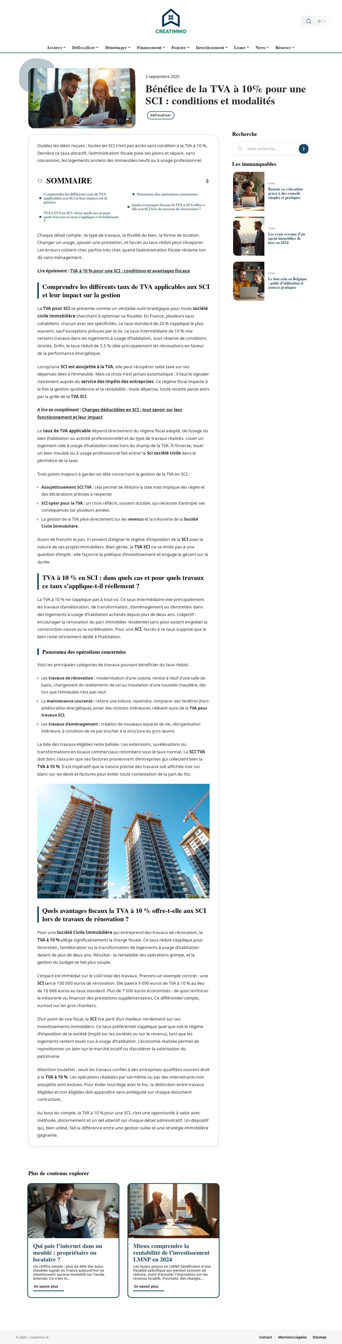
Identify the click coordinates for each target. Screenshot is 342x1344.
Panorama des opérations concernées (167, 194)
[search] (308, 21)
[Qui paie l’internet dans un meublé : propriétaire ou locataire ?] (73, 1211)
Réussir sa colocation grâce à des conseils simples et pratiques (285, 193)
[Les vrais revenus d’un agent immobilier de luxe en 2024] (248, 236)
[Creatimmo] (171, 21)
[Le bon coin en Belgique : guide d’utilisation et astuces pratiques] (248, 281)
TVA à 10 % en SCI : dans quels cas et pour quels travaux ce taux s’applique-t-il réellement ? (81, 217)
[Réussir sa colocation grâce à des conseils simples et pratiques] (248, 191)
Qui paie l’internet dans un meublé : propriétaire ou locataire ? (67, 1252)
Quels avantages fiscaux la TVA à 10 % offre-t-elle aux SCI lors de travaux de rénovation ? (169, 207)
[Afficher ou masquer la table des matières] (151, 181)
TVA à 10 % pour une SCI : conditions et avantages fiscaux (130, 271)
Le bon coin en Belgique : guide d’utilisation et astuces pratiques (287, 283)
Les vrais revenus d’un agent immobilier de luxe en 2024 (286, 238)
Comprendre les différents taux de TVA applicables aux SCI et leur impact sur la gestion (75, 198)
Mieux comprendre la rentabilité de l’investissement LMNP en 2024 (171, 1252)
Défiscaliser (160, 115)
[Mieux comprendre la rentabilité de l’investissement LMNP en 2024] (173, 1211)
